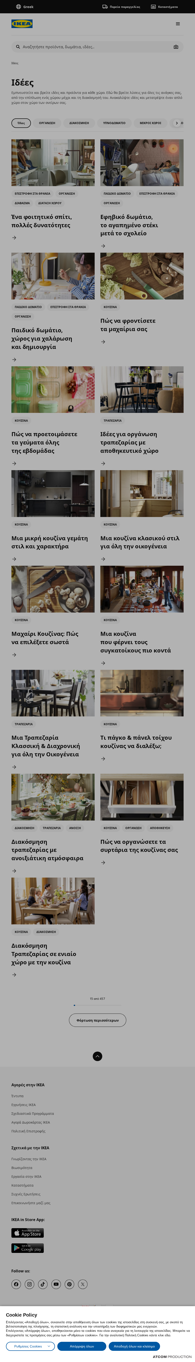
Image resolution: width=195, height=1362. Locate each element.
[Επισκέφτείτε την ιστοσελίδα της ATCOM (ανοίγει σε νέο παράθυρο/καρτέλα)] (172, 1356)
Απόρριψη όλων (82, 1346)
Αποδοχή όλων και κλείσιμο (134, 1346)
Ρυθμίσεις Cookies (28, 1346)
